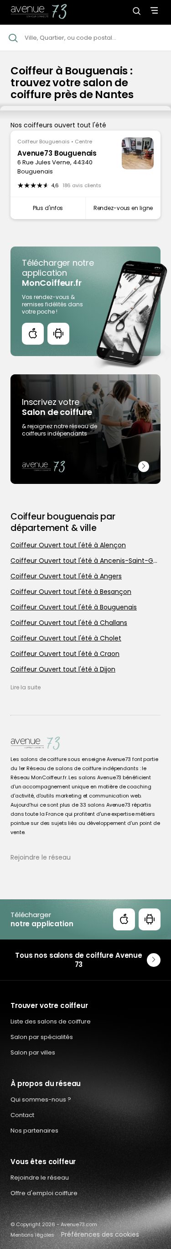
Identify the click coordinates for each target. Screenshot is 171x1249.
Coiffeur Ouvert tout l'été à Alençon (68, 545)
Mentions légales (32, 1235)
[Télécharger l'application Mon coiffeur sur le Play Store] (58, 334)
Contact (22, 1115)
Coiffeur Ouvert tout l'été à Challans (68, 622)
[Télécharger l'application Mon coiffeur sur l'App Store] (33, 334)
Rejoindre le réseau (40, 857)
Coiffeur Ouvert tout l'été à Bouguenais (73, 607)
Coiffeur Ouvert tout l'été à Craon (64, 653)
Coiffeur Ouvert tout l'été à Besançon (70, 591)
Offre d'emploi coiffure (44, 1193)
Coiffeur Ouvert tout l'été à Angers (66, 576)
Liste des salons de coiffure (50, 1021)
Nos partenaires (34, 1130)
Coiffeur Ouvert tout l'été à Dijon (62, 669)
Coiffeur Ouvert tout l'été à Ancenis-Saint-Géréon (85, 560)
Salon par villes (32, 1052)
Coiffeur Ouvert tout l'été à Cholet (65, 638)
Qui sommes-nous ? (40, 1099)
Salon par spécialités (41, 1037)
